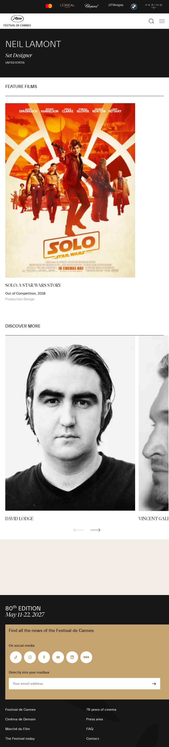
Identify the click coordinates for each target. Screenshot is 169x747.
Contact (92, 739)
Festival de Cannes (20, 710)
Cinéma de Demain (20, 719)
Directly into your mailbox (29, 672)
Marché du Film (17, 729)
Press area (94, 719)
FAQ (89, 729)
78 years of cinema (101, 710)
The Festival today (20, 739)
